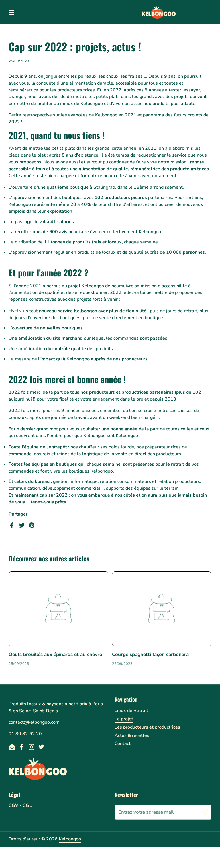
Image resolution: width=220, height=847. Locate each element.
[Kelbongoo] (159, 12)
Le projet (124, 719)
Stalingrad (104, 187)
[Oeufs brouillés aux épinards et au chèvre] (58, 608)
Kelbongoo (70, 839)
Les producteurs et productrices (147, 727)
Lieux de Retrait (131, 710)
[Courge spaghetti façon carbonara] (162, 608)
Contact (123, 743)
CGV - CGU (21, 805)
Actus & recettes (132, 735)
